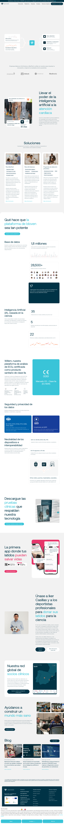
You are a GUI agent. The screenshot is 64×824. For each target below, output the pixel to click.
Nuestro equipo (36, 793)
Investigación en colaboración (52, 792)
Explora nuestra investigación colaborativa (18, 691)
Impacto (51, 797)
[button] (21, 4)
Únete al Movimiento (11, 571)
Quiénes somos (36, 791)
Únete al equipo (9, 729)
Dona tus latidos (42, 25)
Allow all (53, 821)
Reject (11, 821)
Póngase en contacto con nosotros (26, 25)
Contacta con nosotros (57, 3)
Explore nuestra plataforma (12, 233)
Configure (31, 821)
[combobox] (22, 809)
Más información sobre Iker (53, 649)
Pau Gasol (35, 805)
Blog (34, 797)
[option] (25, 809)
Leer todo (54, 740)
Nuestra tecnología (24, 791)
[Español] (22, 809)
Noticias (35, 799)
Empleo (34, 795)
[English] (25, 809)
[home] (5, 4)
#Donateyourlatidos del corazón (53, 799)
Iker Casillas (35, 803)
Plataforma (26, 3)
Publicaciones (52, 795)
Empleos (38, 3)
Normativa (35, 801)
